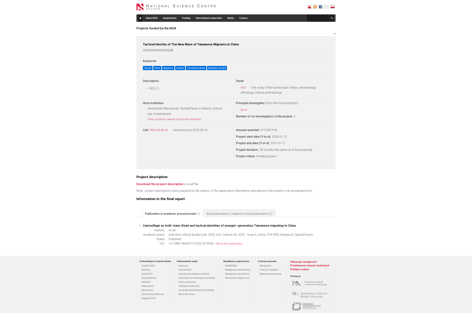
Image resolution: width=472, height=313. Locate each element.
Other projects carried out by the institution (175, 119)
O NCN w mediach (269, 270)
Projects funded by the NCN (156, 28)
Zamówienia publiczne (152, 294)
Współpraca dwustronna (237, 274)
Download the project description (159, 184)
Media (231, 18)
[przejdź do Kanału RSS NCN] (315, 7)
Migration (168, 68)
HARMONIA (231, 266)
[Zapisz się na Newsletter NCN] (326, 7)
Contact (243, 18)
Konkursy (183, 266)
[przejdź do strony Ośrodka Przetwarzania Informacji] (310, 306)
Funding (186, 18)
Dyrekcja (145, 270)
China (157, 68)
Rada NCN (146, 274)
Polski (333, 7)
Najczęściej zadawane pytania (194, 274)
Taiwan (147, 68)
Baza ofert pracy (187, 294)
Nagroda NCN (148, 298)
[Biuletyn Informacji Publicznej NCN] (309, 7)
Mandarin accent (217, 68)
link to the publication (229, 243)
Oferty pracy (147, 290)
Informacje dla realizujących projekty (197, 278)
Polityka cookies (299, 269)
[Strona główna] (176, 7)
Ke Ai (244, 109)
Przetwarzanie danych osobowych (309, 265)
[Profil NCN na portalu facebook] (320, 7)
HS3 (244, 87)
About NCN (151, 18)
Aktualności (265, 266)
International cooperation (209, 18)
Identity (180, 68)
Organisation (169, 18)
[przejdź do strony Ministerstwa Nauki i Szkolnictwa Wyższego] (310, 283)
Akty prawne (147, 286)
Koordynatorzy (148, 278)
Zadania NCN (148, 266)
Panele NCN (185, 270)
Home (140, 18)
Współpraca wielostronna (238, 270)
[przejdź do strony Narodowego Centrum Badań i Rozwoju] (310, 295)
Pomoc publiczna (187, 282)
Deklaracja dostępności (303, 261)
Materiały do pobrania (271, 274)
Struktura (145, 282)
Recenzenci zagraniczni (237, 278)
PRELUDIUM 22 (158, 130)
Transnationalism (196, 68)
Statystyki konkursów (189, 286)
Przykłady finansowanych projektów (196, 290)
